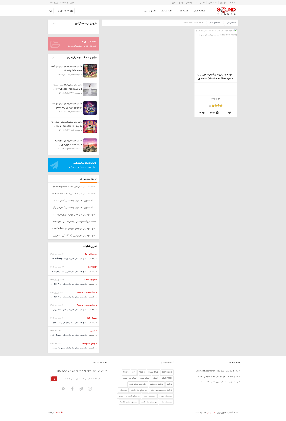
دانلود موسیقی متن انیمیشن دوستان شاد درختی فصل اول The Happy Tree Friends (51, 335)
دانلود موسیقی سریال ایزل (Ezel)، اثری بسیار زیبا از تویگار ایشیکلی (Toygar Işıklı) (73, 235)
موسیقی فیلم (149, 396)
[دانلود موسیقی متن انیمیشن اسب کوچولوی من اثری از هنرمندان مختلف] (90, 107)
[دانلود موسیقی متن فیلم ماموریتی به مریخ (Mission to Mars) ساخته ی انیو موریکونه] (215, 49)
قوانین (223, 2)
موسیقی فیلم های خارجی (129, 396)
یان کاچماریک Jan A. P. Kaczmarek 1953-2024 (217, 370)
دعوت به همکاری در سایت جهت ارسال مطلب (218, 376)
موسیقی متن (166, 402)
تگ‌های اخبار (215, 22)
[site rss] (64, 388)
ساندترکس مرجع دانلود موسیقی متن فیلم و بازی (226, 11)
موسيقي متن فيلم (139, 390)
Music (142, 372)
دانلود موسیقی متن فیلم (161, 390)
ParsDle (59, 412)
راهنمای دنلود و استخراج (182, 2)
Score (125, 372)
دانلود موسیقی (156, 384)
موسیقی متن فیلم (149, 402)
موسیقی (123, 390)
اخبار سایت (166, 10)
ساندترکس (231, 22)
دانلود (169, 384)
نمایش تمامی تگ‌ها (128, 402)
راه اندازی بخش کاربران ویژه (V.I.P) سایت (219, 381)
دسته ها (184, 10)
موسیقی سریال (165, 396)
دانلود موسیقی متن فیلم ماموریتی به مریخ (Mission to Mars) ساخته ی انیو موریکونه (216, 77)
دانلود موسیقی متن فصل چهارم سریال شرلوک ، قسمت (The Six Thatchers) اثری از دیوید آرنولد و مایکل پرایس (73, 214)
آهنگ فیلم (144, 378)
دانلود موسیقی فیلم (137, 384)
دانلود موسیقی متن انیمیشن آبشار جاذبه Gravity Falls (73, 193)
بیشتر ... (53, 23)
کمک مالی (212, 2)
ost (133, 372)
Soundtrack (167, 378)
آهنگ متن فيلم (130, 378)
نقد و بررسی (150, 10)
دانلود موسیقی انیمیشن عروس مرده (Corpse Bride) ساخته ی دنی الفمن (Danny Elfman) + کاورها (73, 228)
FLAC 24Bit (153, 372)
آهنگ (155, 378)
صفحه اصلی (199, 10)
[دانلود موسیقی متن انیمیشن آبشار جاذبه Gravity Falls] (90, 70)
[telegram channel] (81, 388)
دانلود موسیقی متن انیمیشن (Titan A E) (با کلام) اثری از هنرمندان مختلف (55, 284)
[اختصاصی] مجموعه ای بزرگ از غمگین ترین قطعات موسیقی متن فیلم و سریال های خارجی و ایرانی (73, 221)
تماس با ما (200, 2)
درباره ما (233, 2)
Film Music (167, 372)
